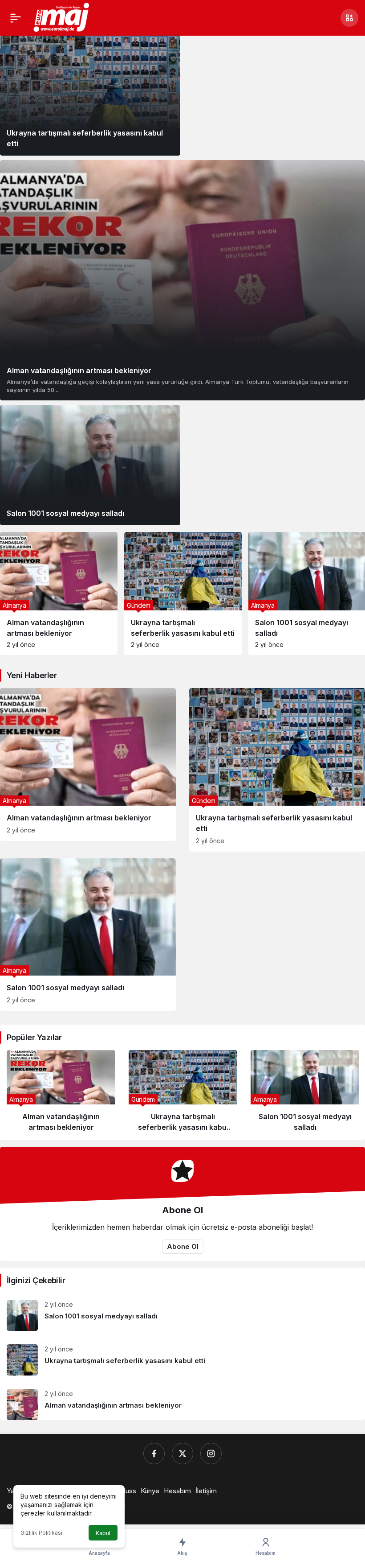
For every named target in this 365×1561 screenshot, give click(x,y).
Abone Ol (183, 1246)
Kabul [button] (103, 1533)
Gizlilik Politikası (41, 1532)
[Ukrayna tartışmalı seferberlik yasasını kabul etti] (90, 95)
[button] (349, 18)
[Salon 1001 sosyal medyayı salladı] (90, 465)
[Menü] (15, 18)
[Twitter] (182, 1453)
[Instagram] (211, 1453)
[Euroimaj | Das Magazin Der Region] (62, 16)
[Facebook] (154, 1453)
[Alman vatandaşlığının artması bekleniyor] (182, 280)
